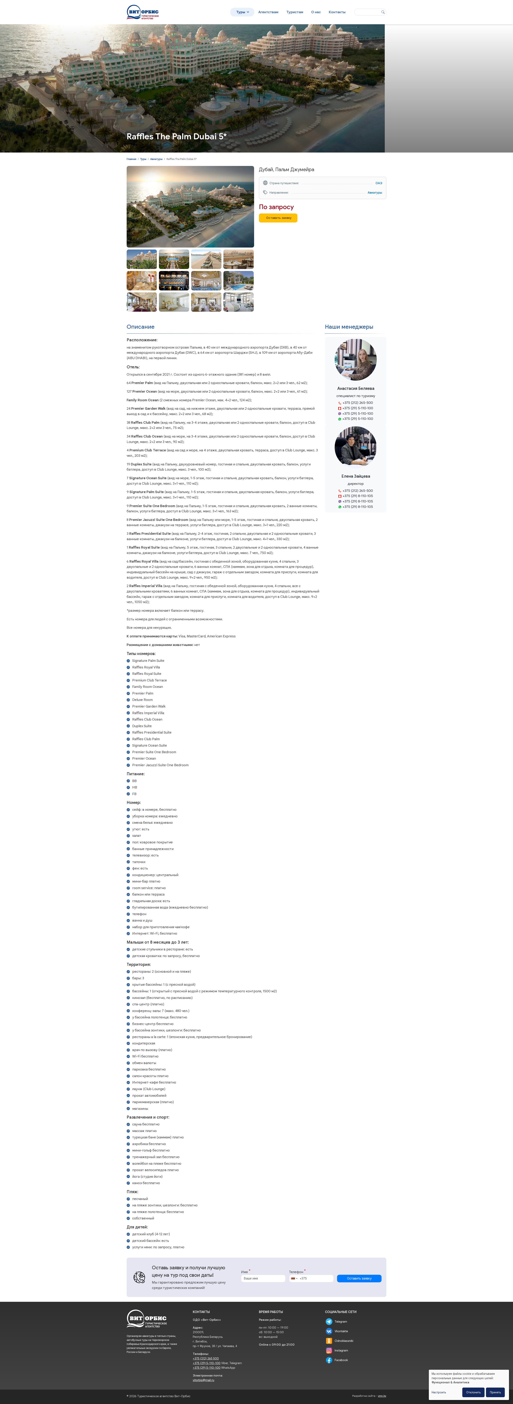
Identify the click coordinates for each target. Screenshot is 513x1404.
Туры (240, 12)
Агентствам (268, 12)
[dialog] (469, 1385)
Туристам (294, 12)
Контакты (337, 12)
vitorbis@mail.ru (203, 1380)
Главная (131, 159)
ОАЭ (379, 183)
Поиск (383, 12)
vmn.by (382, 1396)
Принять (495, 1392)
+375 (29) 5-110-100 (206, 1363)
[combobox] (294, 1278)
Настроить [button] (439, 1392)
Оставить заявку (279, 218)
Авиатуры (156, 159)
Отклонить (473, 1392)
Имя (244, 1272)
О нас (316, 12)
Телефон (296, 1272)
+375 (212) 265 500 (206, 1358)
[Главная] (143, 7)
